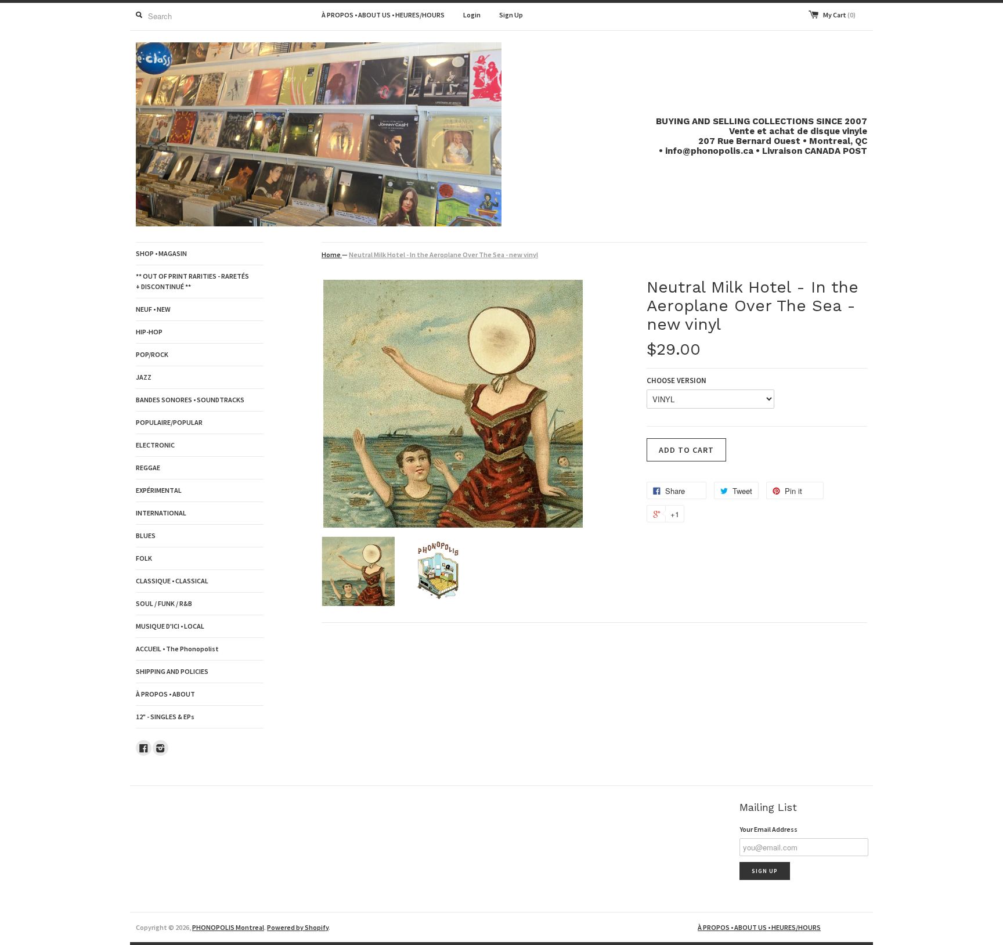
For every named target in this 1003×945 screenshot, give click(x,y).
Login (472, 14)
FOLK (144, 558)
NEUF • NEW (153, 309)
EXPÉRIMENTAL (159, 490)
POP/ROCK (152, 354)
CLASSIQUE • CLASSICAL (172, 580)
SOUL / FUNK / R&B (164, 603)
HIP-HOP (149, 331)
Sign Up (511, 14)
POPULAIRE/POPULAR (169, 422)
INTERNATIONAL (161, 512)
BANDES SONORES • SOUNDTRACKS (190, 399)
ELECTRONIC (155, 445)
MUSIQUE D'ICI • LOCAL (170, 626)
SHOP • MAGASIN (161, 253)
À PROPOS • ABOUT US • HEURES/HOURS (383, 14)
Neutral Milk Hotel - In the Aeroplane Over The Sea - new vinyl (443, 254)
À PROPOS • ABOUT (165, 694)
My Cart (839, 14)
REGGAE (148, 467)
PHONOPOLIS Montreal (228, 927)
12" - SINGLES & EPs (165, 716)
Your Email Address (768, 829)
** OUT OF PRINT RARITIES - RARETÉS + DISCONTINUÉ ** (192, 281)
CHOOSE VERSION (676, 380)
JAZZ (143, 377)
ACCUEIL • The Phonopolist (177, 648)
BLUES (146, 535)
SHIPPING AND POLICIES (172, 671)
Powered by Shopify (298, 927)
